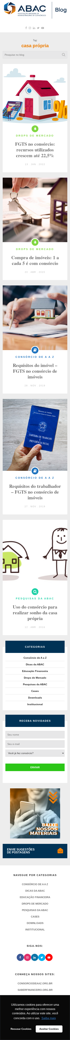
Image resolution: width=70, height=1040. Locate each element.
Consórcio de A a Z (35, 657)
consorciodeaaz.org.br (35, 983)
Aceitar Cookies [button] (49, 1028)
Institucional (35, 704)
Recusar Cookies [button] (21, 1028)
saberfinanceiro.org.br (35, 989)
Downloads (35, 697)
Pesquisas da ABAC (35, 684)
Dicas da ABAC (35, 664)
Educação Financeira (35, 671)
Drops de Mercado (35, 677)
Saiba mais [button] (48, 1018)
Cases (35, 691)
